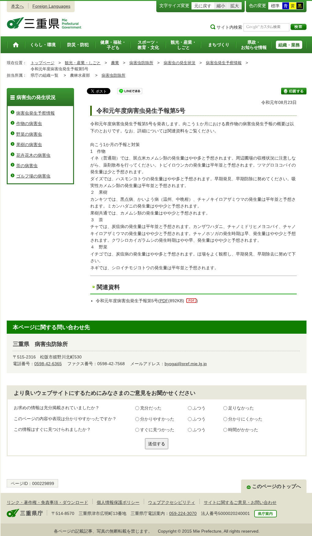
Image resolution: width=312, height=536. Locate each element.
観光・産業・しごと (83, 63)
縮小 (221, 5)
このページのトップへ (276, 486)
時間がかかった (243, 429)
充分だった (151, 408)
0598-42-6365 (48, 363)
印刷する (293, 91)
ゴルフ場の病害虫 (33, 176)
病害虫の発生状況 (179, 63)
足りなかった (241, 408)
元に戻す (202, 5)
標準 (275, 5)
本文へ (17, 6)
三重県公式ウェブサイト (44, 23)
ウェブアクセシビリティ (171, 502)
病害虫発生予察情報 (224, 63)
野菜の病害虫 (29, 134)
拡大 (234, 5)
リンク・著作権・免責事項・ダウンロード (47, 502)
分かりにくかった (245, 419)
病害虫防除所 (141, 63)
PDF (164, 300)
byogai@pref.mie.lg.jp (186, 363)
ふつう (199, 408)
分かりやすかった (157, 419)
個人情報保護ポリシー (118, 502)
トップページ (42, 63)
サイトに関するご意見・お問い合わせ (240, 502)
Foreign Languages (51, 6)
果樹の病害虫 (29, 144)
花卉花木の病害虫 (33, 155)
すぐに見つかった (157, 429)
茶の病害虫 (27, 165)
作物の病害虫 (29, 123)
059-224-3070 (183, 513)
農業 (115, 63)
